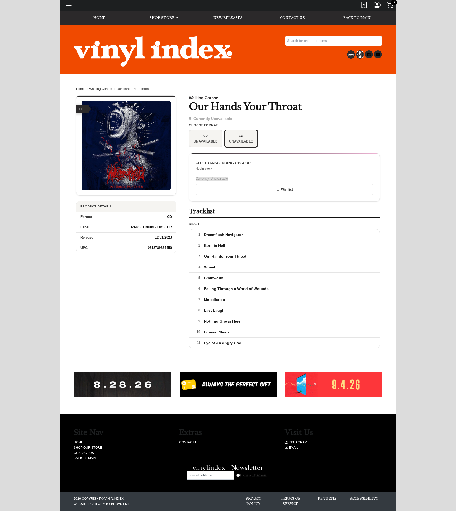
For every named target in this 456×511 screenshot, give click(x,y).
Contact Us (292, 18)
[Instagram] (368, 54)
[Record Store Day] (359, 54)
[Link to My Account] (377, 6)
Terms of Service (290, 501)
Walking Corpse (100, 89)
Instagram (297, 442)
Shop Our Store (88, 448)
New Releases (228, 18)
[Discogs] (350, 54)
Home (80, 89)
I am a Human (253, 475)
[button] (163, 18)
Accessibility (364, 498)
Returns (327, 498)
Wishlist (287, 189)
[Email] (377, 54)
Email (293, 448)
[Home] (153, 51)
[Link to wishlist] (364, 6)
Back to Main (356, 18)
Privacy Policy (253, 501)
